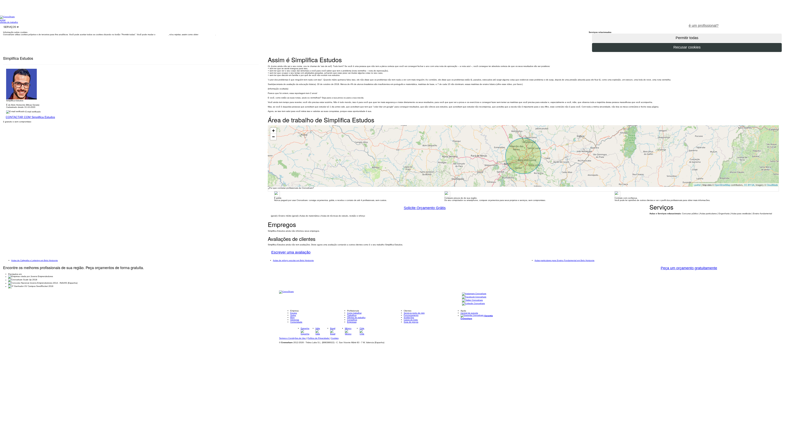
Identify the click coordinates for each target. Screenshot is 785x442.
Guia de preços (411, 322)
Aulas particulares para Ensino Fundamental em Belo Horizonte (564, 260)
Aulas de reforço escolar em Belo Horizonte (293, 260)
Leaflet (697, 184)
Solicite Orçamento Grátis (425, 208)
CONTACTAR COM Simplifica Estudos (30, 117)
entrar (3, 20)
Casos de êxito (411, 320)
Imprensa (294, 320)
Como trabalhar (354, 313)
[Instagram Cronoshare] (474, 294)
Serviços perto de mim (414, 313)
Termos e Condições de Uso (292, 338)
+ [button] (273, 130)
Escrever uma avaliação (291, 252)
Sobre (293, 315)
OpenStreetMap (722, 184)
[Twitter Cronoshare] (472, 300)
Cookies (335, 338)
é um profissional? (704, 26)
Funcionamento (411, 315)
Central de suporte (469, 313)
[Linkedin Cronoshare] (473, 304)
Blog (292, 317)
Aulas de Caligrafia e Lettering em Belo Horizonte (34, 260)
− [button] (273, 136)
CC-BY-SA (749, 184)
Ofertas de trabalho (356, 317)
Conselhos (352, 320)
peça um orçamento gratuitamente (754, 23)
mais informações (207, 34)
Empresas (352, 322)
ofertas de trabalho (9, 22)
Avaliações (409, 317)
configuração (162, 34)
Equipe (293, 313)
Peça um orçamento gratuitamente (689, 268)
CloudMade (772, 184)
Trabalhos (352, 315)
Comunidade (296, 322)
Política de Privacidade (318, 338)
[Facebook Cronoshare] (474, 297)
